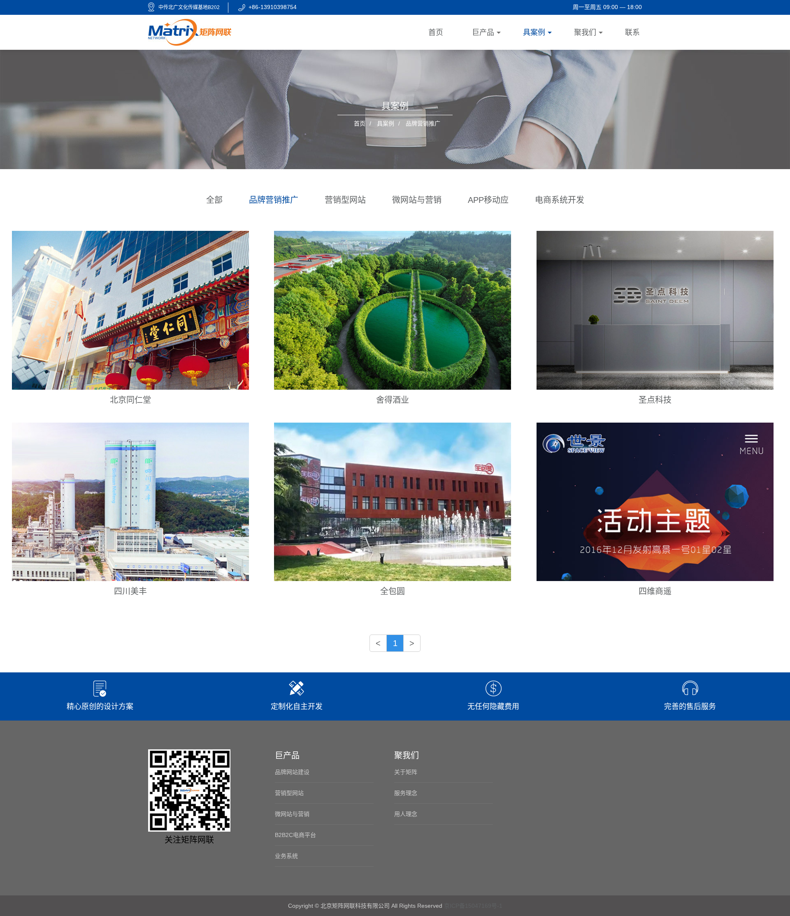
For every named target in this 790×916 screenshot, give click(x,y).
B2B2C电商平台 (295, 835)
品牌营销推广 (273, 200)
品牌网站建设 (292, 772)
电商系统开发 (559, 200)
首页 (359, 123)
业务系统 (286, 856)
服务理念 (405, 793)
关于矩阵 (405, 772)
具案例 (385, 123)
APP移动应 (488, 200)
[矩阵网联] (189, 31)
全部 (214, 200)
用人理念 (405, 814)
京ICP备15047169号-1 (473, 905)
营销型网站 (345, 200)
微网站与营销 (416, 200)
